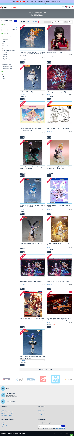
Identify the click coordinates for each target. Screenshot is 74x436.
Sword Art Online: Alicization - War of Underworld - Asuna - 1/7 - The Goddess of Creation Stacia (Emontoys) (32, 54)
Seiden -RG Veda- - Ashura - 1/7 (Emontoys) (58, 128)
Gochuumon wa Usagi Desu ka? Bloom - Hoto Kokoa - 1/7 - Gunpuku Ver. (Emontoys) (58, 167)
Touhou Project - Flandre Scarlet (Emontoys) (58, 281)
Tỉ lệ (4, 71)
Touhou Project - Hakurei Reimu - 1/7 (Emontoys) (32, 318)
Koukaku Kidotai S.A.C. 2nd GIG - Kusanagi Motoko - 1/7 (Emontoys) (31, 167)
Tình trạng (5, 33)
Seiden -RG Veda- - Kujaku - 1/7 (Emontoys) (31, 243)
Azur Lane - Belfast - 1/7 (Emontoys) (29, 92)
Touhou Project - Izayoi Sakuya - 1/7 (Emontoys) (59, 92)
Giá (4, 24)
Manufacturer (37, 12)
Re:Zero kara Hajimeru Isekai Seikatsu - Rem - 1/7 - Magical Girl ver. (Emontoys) (32, 206)
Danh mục (5, 39)
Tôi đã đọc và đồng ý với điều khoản (52, 428)
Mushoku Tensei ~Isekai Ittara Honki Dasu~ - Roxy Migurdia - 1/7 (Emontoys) (33, 357)
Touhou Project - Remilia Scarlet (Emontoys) (31, 281)
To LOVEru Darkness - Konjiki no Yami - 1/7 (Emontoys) (58, 244)
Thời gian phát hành (8, 60)
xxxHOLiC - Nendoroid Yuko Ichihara (56, 52)
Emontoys (22, 57)
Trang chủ (30, 12)
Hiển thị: (66, 21)
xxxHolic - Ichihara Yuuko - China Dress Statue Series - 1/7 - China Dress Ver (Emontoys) (59, 319)
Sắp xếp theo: (48, 21)
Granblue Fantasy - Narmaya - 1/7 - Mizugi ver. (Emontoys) (58, 206)
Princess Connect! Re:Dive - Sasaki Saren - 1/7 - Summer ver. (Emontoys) (32, 129)
